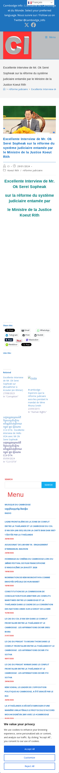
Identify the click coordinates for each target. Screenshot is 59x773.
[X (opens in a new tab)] (26, 24)
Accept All (30, 749)
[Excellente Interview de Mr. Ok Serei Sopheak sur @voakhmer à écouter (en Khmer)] (15, 387)
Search (9, 479)
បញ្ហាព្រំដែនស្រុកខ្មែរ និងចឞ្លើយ (16, 508)
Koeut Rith (13, 170)
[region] (29, 746)
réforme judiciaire (32, 170)
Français (37, 2)
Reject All (29, 766)
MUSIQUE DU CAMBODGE (18, 504)
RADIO (8, 513)
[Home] (4, 89)
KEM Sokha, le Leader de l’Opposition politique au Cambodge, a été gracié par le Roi (29, 691)
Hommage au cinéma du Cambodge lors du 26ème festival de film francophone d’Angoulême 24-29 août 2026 (29, 563)
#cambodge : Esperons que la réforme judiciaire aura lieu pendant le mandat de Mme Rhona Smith (38, 397)
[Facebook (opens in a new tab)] (33, 24)
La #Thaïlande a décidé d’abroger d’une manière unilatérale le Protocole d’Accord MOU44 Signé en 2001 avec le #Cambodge (30, 710)
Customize (29, 757)
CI (8, 166)
